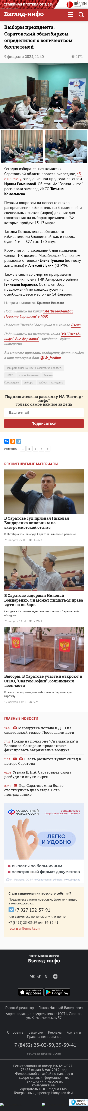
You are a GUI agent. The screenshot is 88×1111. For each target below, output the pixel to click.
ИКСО (9, 375)
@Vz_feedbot (50, 357)
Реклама (55, 1032)
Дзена (76, 325)
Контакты (73, 1032)
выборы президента (51, 382)
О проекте (15, 1032)
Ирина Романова (28, 375)
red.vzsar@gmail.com (24, 928)
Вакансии (35, 1032)
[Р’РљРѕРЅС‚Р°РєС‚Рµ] (6, 441)
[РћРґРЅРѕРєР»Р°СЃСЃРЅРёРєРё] (12, 441)
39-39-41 (51, 922)
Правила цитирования (44, 1036)
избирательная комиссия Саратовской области (34, 368)
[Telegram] (18, 441)
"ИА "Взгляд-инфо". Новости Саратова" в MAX (38, 313)
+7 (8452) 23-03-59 (23, 922)
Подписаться (44, 423)
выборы (29, 382)
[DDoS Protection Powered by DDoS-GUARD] (78, 1104)
